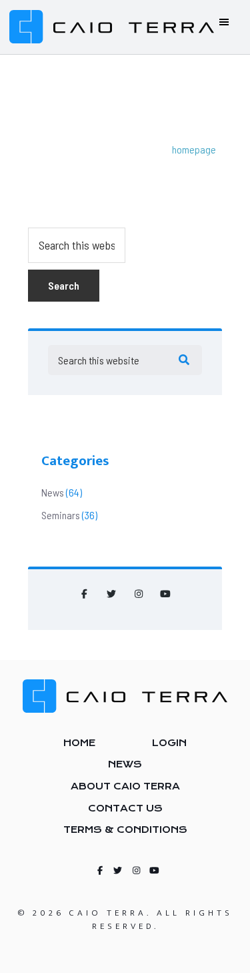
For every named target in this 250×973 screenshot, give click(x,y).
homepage (194, 149)
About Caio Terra (125, 786)
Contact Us (125, 808)
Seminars (60, 515)
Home (79, 742)
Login (169, 742)
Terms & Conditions (125, 829)
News (52, 492)
